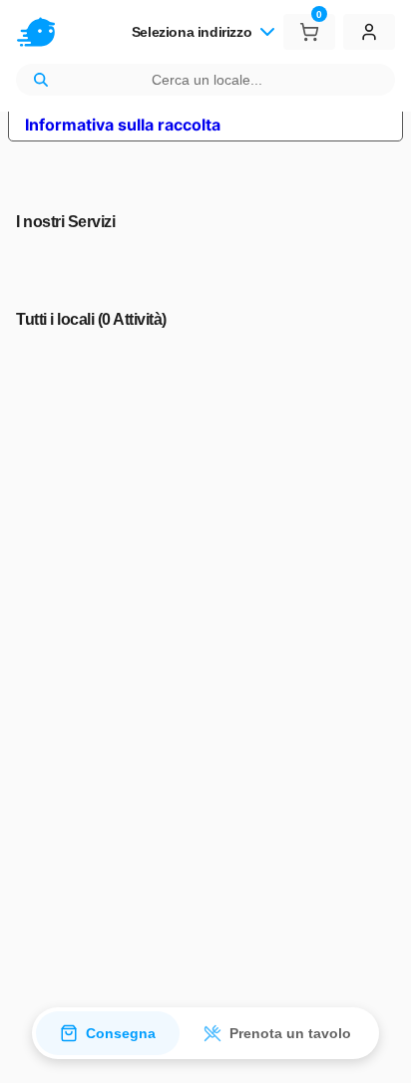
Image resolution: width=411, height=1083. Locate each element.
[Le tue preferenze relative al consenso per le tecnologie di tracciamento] (376, 1048)
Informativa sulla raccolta (122, 125)
